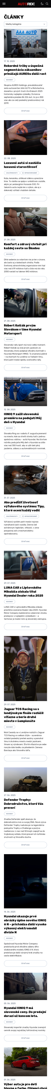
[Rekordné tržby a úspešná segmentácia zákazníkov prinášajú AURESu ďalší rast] (25, 43)
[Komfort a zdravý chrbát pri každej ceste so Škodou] (25, 221)
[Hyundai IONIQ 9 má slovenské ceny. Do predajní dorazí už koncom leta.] (25, 986)
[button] (4, 3)
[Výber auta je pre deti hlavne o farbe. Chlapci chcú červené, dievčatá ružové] (25, 1061)
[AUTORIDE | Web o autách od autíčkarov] (26, 4)
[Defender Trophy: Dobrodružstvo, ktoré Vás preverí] (25, 779)
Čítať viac (25, 111)
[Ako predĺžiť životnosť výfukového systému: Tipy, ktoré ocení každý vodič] (25, 479)
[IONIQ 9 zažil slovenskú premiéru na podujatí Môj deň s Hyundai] (25, 391)
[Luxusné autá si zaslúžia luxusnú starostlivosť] (25, 137)
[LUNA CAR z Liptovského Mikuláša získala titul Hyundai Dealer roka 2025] (25, 565)
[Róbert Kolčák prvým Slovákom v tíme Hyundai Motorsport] (25, 303)
